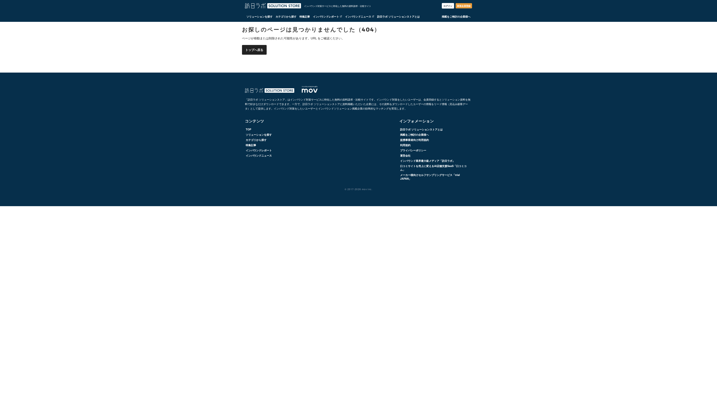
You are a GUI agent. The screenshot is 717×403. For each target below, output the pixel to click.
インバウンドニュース (358, 16)
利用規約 (405, 145)
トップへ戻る (254, 50)
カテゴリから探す (286, 16)
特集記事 (304, 16)
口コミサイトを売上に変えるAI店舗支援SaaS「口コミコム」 (433, 167)
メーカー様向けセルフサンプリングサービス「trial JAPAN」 (430, 176)
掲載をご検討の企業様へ (456, 16)
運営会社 (405, 155)
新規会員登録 (464, 5)
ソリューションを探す (259, 16)
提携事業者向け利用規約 (414, 140)
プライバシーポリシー (413, 150)
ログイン (447, 5)
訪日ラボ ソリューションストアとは (398, 16)
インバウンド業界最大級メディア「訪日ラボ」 (427, 161)
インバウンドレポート (326, 16)
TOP (248, 129)
